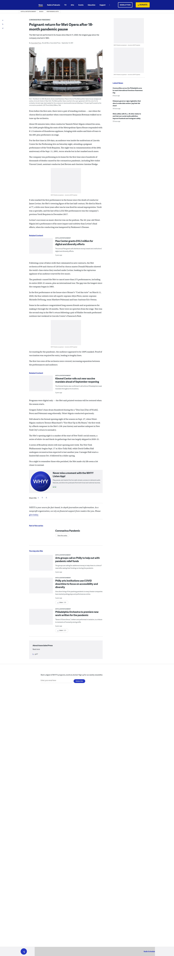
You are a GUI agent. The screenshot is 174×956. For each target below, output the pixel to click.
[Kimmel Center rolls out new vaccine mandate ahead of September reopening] (41, 384)
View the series (62, 536)
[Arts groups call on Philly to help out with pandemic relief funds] (41, 564)
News (41, 5)
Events (80, 5)
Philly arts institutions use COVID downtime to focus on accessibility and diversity (76, 584)
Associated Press (36, 43)
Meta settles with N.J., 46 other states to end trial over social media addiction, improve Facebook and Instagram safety (127, 116)
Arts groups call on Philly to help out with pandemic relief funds (77, 559)
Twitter (42, 498)
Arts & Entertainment (28, 11)
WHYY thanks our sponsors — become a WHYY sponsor (64, 195)
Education (91, 5)
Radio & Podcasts (53, 5)
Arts (72, 5)
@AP (36, 654)
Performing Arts (53, 11)
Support (103, 5)
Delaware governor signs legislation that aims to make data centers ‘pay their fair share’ (127, 103)
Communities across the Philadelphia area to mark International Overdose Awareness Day (128, 90)
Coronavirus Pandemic (39, 20)
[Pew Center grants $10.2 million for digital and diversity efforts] (41, 247)
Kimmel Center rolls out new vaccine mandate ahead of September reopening (77, 380)
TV (65, 5)
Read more (36, 649)
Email (46, 498)
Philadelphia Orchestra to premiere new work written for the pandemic (77, 613)
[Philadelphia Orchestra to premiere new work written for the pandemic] (41, 618)
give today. (34, 514)
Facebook (38, 498)
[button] (24, 951)
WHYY (26, 5)
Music (41, 11)
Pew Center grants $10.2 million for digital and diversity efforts (74, 242)
